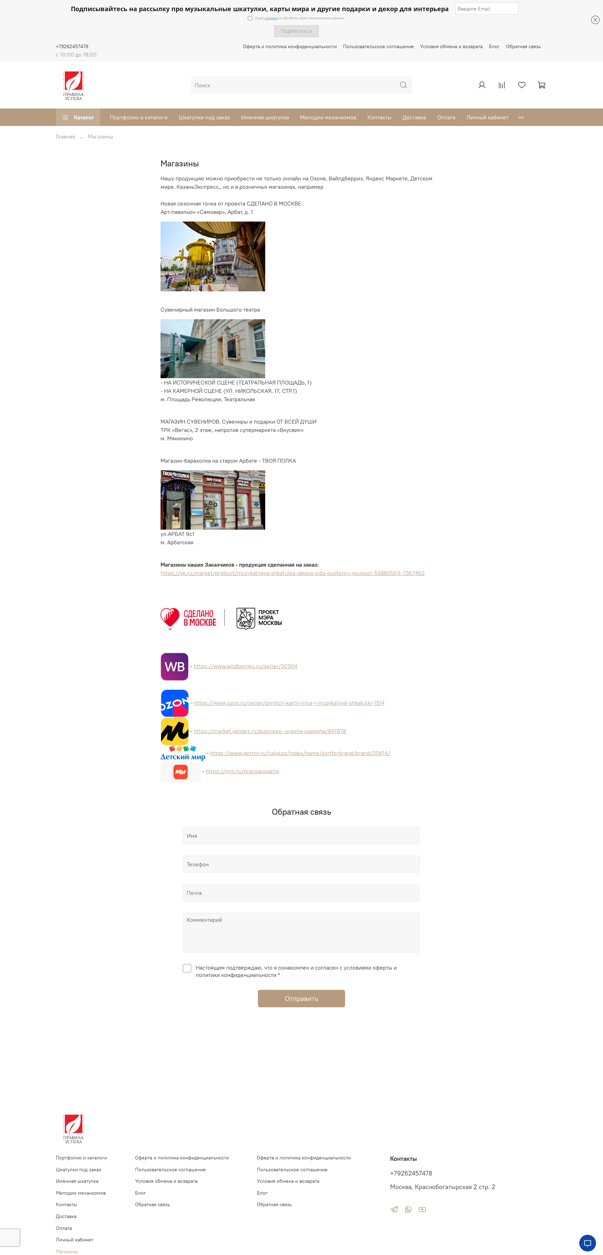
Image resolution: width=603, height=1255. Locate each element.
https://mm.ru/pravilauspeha (242, 771)
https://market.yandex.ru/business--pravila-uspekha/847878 (270, 730)
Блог (494, 46)
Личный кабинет (487, 117)
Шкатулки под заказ (204, 117)
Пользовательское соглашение (378, 46)
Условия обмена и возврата (451, 46)
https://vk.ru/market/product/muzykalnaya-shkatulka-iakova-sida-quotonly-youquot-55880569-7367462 (293, 572)
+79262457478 (72, 46)
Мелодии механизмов (328, 117)
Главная (65, 136)
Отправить (301, 998)
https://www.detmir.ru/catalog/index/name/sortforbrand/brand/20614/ (300, 752)
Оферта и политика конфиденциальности (290, 46)
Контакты (379, 117)
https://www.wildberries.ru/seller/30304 (245, 666)
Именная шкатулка (265, 117)
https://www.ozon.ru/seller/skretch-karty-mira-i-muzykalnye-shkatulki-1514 (289, 702)
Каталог (84, 117)
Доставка (414, 117)
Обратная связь (523, 46)
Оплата (446, 117)
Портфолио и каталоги (139, 117)
